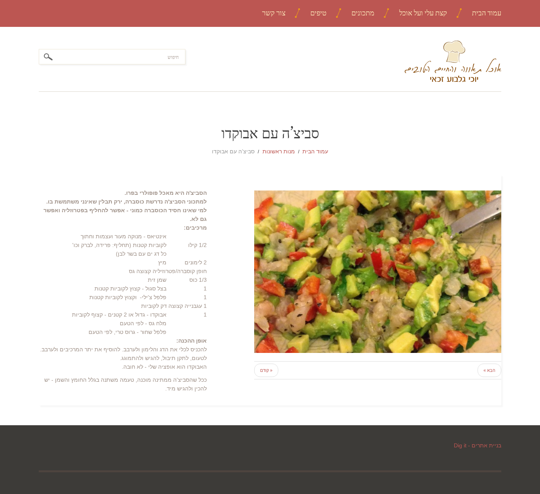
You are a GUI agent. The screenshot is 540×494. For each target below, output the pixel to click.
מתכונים (362, 12)
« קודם (266, 370)
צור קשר (273, 12)
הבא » (489, 370)
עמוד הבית (486, 12)
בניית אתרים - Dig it (477, 445)
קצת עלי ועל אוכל (423, 12)
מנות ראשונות (278, 151)
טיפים (318, 12)
